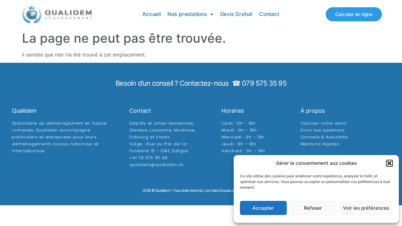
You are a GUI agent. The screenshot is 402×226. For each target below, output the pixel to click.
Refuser (313, 208)
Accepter (263, 208)
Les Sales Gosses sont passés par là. (231, 190)
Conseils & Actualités (324, 137)
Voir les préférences (366, 208)
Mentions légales (320, 144)
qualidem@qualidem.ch (156, 165)
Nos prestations (187, 14)
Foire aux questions (323, 130)
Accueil (151, 14)
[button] (389, 163)
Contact (269, 14)
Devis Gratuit (236, 14)
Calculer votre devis (324, 123)
